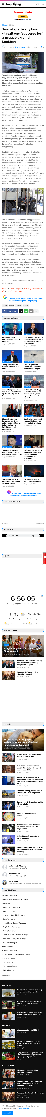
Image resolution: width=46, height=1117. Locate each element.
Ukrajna (25, 305)
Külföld (11, 25)
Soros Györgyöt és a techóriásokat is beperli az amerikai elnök (11, 481)
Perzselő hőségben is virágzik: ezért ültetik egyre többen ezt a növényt (28, 1043)
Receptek (18, 291)
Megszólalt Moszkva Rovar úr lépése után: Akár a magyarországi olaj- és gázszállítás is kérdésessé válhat (30, 780)
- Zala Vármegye (8, 970)
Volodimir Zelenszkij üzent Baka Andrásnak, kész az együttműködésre (12, 452)
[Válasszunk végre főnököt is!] (8, 1033)
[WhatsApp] (26, 311)
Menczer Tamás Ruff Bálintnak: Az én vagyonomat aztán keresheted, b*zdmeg (30, 849)
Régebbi (39, 523)
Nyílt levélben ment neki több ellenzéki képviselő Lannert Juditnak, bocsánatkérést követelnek (33, 454)
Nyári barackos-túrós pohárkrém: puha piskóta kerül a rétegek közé (30, 1013)
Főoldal (4, 25)
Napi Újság (13, 4)
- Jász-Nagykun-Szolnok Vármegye (15, 935)
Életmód (10, 291)
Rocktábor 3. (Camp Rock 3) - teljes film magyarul (28, 673)
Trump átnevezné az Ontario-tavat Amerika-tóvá (11, 366)
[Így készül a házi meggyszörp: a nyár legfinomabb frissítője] (8, 1004)
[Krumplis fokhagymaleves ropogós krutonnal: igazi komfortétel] (8, 993)
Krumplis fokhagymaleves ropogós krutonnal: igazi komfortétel (30, 991)
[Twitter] (21, 311)
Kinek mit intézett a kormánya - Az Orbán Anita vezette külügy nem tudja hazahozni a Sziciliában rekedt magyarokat (11, 424)
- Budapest (6, 903)
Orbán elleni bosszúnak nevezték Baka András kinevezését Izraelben (33, 421)
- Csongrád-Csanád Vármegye (13, 915)
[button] (3, 4)
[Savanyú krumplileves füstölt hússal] (8, 816)
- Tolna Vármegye (8, 958)
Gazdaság (27, 288)
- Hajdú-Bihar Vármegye (11, 927)
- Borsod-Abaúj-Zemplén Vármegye (15, 899)
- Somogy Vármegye (9, 950)
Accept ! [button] (7, 1113)
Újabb (5, 523)
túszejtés (18, 305)
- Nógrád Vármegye (9, 943)
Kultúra (36, 288)
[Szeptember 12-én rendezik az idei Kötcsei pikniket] (8, 805)
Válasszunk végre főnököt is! (28, 1030)
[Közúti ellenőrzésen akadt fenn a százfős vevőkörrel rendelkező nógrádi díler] (8, 828)
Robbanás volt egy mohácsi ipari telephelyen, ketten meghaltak (29, 792)
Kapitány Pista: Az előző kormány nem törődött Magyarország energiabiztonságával (29, 663)
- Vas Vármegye (8, 962)
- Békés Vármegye (9, 911)
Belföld (4, 288)
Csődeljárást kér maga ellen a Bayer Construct (28, 837)
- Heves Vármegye (9, 931)
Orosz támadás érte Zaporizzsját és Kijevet (32, 480)
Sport (19, 288)
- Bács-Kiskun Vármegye (11, 907)
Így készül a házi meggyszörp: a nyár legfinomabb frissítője (29, 1002)
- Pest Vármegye (8, 946)
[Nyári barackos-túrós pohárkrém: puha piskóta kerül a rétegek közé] (8, 1016)
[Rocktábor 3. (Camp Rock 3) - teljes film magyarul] (8, 675)
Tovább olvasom (23, 1108)
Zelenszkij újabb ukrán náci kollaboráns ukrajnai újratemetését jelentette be (12, 393)
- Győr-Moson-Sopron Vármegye (14, 923)
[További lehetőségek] (36, 311)
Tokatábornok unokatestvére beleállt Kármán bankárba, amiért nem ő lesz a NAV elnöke (29, 768)
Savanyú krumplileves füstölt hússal (28, 814)
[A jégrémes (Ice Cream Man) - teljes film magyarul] (8, 1073)
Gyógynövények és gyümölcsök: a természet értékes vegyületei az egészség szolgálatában (30, 1055)
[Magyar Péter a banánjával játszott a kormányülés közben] (8, 757)
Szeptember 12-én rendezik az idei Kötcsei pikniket (30, 803)
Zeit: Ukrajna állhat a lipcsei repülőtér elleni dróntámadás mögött (32, 366)
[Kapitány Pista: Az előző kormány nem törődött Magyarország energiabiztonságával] (8, 664)
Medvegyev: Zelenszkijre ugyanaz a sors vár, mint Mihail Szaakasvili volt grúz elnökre (33, 340)
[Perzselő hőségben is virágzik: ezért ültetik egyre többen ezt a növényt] (8, 1044)
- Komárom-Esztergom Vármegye (14, 939)
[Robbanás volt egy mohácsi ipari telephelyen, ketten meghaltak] (8, 794)
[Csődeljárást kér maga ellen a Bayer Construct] (8, 839)
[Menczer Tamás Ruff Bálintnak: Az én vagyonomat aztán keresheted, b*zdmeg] (8, 851)
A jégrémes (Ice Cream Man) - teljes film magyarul (28, 1071)
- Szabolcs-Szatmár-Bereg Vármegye (16, 954)
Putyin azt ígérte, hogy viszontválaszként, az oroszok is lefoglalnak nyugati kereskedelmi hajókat (32, 394)
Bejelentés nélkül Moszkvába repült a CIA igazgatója (11, 339)
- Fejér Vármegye (8, 919)
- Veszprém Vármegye (10, 966)
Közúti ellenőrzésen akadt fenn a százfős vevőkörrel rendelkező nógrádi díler (29, 827)
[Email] (31, 311)
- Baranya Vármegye (9, 895)
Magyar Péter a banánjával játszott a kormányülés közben (30, 755)
